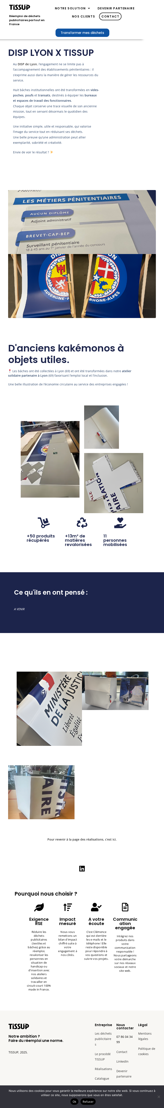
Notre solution (70, 8)
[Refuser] (159, 1097)
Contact (110, 16)
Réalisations (103, 1069)
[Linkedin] (82, 868)
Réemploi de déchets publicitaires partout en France (27, 20)
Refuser (88, 1101)
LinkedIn (122, 1061)
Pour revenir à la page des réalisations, (75, 839)
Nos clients (83, 16)
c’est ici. (111, 839)
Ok (74, 1101)
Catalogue (102, 1078)
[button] (73, 8)
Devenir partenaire (116, 8)
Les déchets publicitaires (103, 1038)
